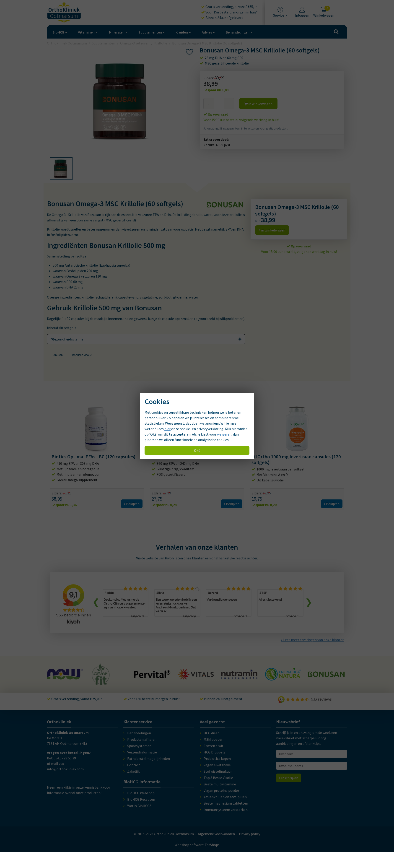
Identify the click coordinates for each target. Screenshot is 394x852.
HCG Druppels (214, 752)
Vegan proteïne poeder (221, 790)
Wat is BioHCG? (139, 805)
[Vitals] (152, 677)
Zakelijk (133, 771)
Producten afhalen (141, 739)
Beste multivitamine (220, 784)
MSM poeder (213, 739)
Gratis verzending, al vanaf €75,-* (231, 6)
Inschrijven (289, 778)
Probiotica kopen (217, 758)
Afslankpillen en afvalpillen (225, 797)
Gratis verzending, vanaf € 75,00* (76, 698)
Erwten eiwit (213, 745)
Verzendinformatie (142, 752)
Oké (197, 450)
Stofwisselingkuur (218, 771)
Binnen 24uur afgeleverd (224, 17)
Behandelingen (237, 32)
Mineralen (116, 32)
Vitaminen (86, 32)
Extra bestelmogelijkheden (148, 758)
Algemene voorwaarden (216, 833)
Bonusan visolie (82, 355)
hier (167, 428)
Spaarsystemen (139, 745)
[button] (61, 168)
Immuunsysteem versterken (226, 809)
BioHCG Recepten (141, 799)
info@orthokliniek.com (65, 769)
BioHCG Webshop (141, 793)
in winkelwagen (260, 103)
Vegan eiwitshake (217, 765)
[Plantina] (326, 679)
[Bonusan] (282, 675)
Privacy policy (249, 833)
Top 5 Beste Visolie (218, 777)
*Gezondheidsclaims (66, 339)
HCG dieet (211, 733)
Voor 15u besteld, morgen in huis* (231, 12)
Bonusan (57, 355)
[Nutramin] (196, 677)
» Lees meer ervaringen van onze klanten (312, 639)
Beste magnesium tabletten (226, 803)
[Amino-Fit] (57, 683)
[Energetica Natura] (239, 678)
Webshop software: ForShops (197, 844)
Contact (133, 765)
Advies (207, 32)
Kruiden (182, 32)
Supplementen (150, 32)
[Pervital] (109, 676)
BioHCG (58, 32)
